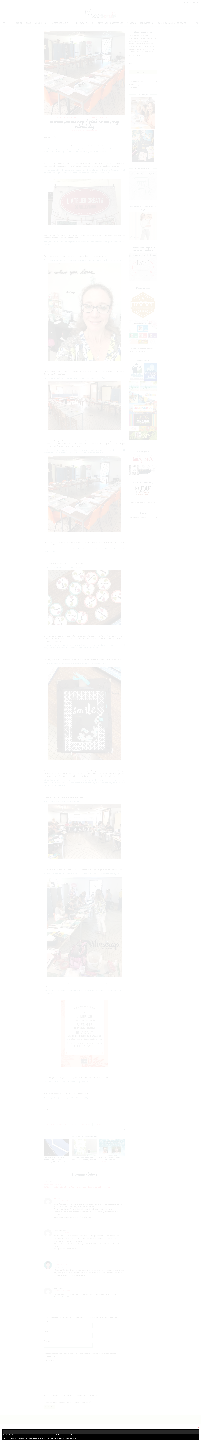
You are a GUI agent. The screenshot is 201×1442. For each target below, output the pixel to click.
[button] (198, 1427)
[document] (100, 721)
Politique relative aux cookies (66, 1438)
